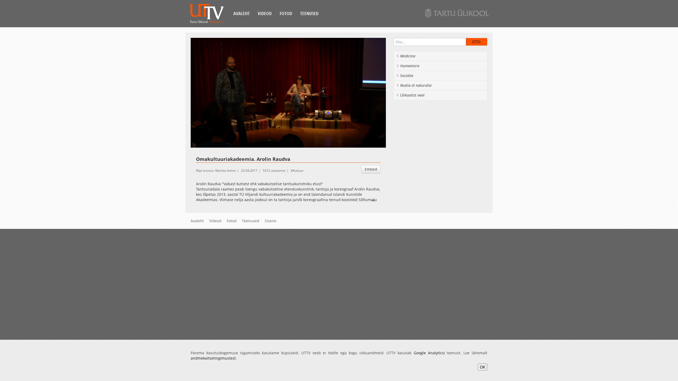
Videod (265, 13)
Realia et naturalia (415, 85)
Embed (371, 169)
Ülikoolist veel (412, 95)
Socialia (406, 75)
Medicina (407, 55)
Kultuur (298, 170)
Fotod (286, 13)
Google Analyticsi (429, 352)
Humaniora (409, 65)
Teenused (309, 13)
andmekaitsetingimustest (213, 358)
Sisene (270, 220)
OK (482, 367)
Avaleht (241, 13)
